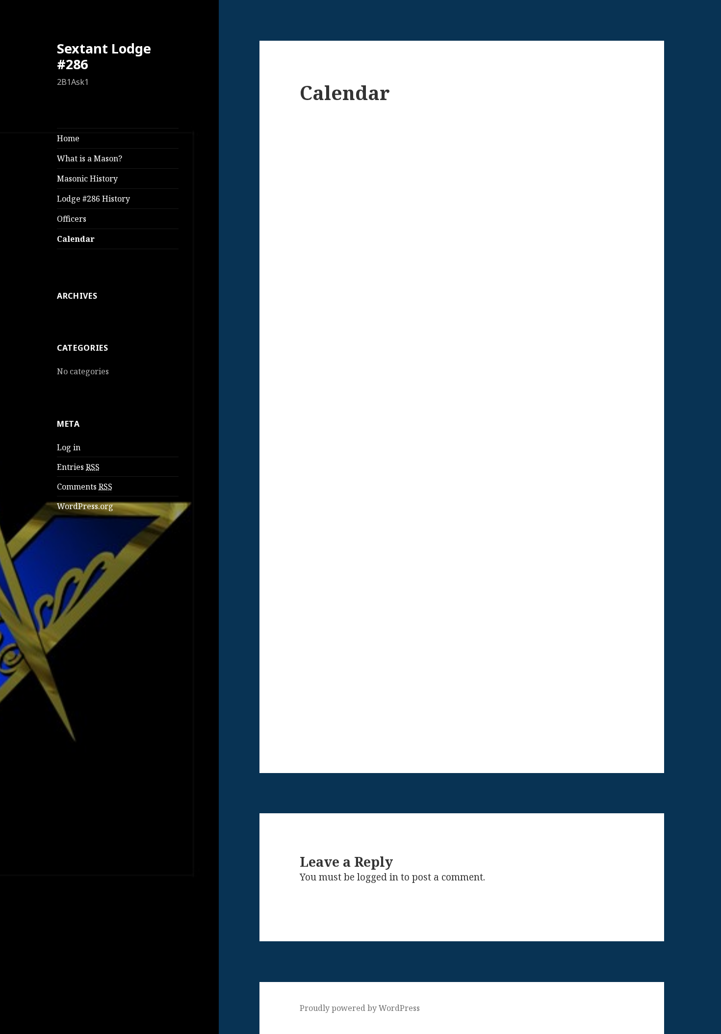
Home (68, 138)
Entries (78, 467)
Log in (68, 447)
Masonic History (87, 178)
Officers (71, 218)
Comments (84, 486)
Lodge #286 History (93, 198)
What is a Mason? (89, 158)
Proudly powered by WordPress (360, 1008)
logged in (377, 877)
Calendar (76, 238)
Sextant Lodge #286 (104, 56)
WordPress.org (85, 506)
